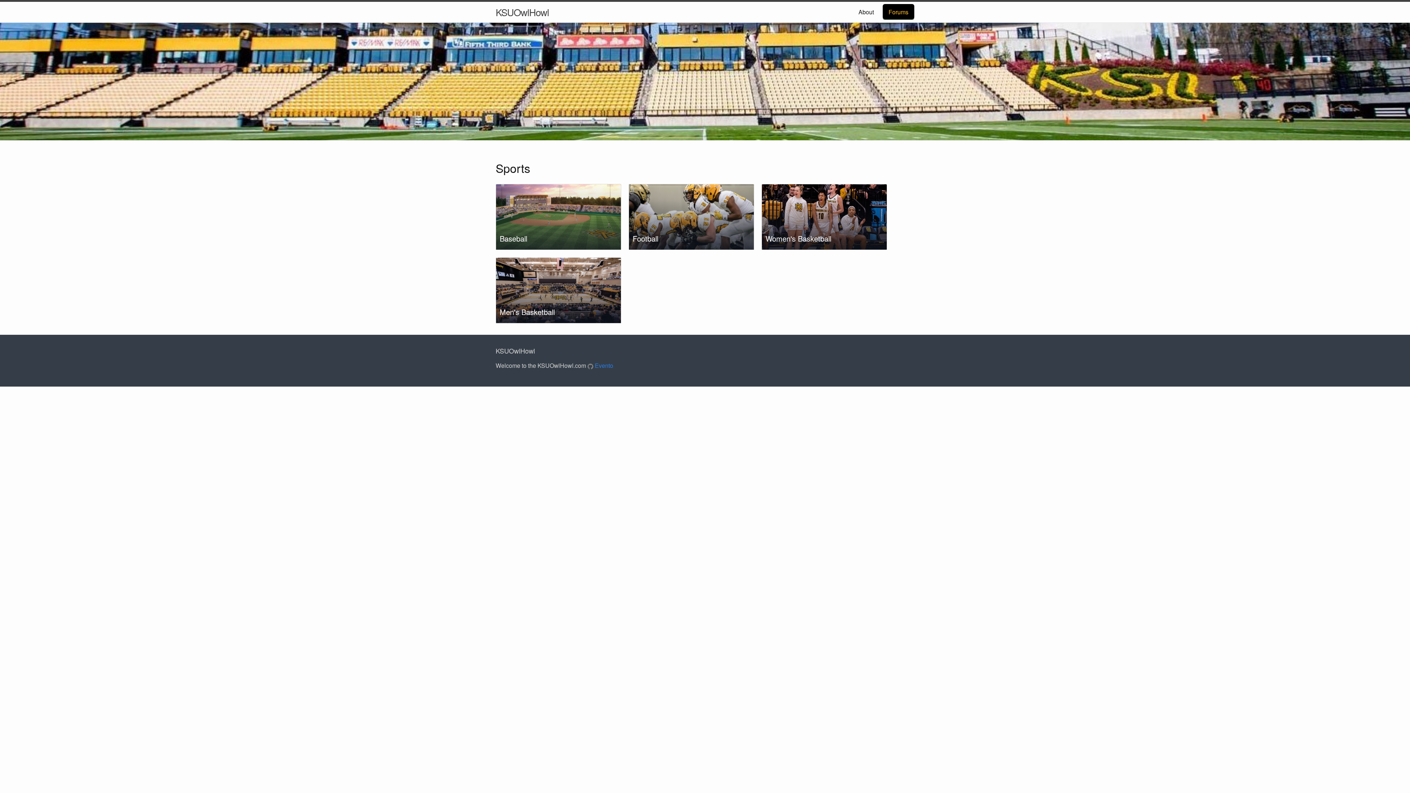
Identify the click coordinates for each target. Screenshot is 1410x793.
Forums (898, 12)
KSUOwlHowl (522, 12)
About (866, 12)
